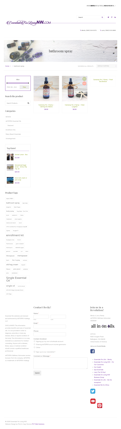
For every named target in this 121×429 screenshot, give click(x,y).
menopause (22, 256)
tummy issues (21, 286)
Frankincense (9, 243)
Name (36, 313)
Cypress (8, 230)
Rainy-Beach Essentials (13, 134)
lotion (27, 251)
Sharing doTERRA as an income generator (51, 344)
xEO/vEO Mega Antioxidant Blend (14, 290)
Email (36, 323)
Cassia (21, 215)
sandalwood (14, 273)
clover (20, 223)
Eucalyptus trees (10, 240)
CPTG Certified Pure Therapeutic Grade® (16, 226)
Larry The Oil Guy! (100, 372)
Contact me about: (40, 339)
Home (7, 66)
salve (7, 273)
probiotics (25, 269)
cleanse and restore (11, 223)
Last (52, 319)
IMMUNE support (20, 247)
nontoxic (25, 260)
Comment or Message (42, 356)
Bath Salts (25, 203)
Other (38, 347)
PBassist (8, 269)
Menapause (10, 256)
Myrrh (7, 260)
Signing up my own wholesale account (49, 341)
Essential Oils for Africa (101, 385)
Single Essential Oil (16, 279)
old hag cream (12, 265)
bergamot (8, 207)
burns (7, 215)
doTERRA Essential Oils (13, 121)
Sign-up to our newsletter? (45, 352)
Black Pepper (17, 207)
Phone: (36, 331)
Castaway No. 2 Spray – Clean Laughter (75, 106)
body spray (10, 211)
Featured (10, 125)
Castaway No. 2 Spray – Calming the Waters (46, 106)
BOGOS (8, 117)
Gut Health (97, 367)
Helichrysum (9, 247)
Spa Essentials (98, 370)
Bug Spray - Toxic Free (22, 211)
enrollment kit (15, 235)
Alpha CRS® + (9, 198)
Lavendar (15, 251)
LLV (21, 251)
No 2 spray (16, 260)
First (35, 319)
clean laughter (18, 219)
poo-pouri (16, 269)
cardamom (14, 215)
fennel (19, 240)
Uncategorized (10, 138)
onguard (23, 264)
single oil (10, 286)
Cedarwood (9, 219)
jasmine (8, 251)
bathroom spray (13, 203)
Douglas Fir (15, 230)
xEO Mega (8, 294)
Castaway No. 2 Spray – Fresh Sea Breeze (103, 80)
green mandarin (20, 243)
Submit (37, 373)
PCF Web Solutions (38, 424)
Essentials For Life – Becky (103, 359)
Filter (24, 87)
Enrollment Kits (11, 130)
